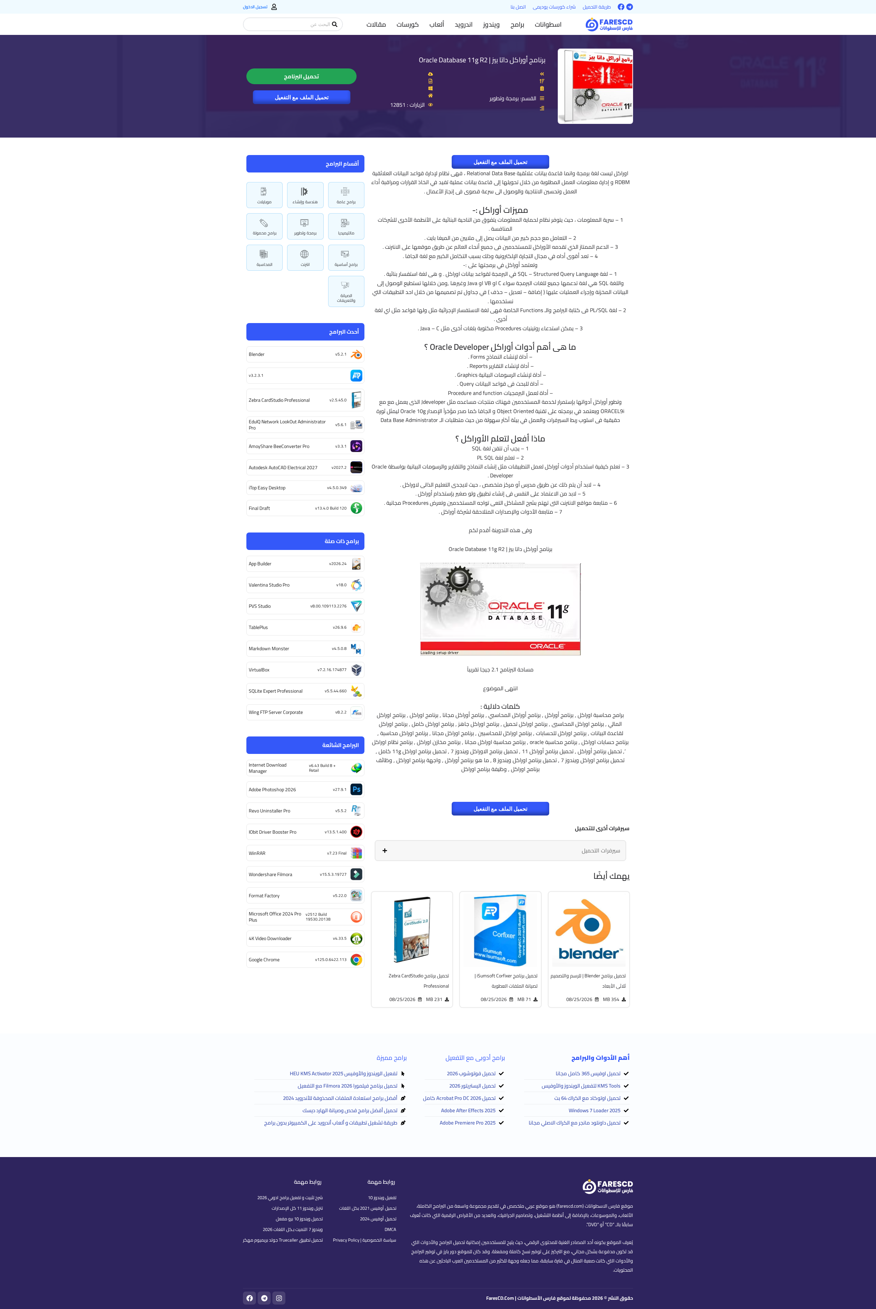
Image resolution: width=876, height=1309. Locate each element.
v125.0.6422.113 (331, 959)
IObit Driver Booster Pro (272, 831)
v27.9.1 (340, 789)
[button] (548, 24)
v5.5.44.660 (336, 691)
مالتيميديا (346, 233)
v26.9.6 (340, 627)
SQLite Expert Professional (275, 690)
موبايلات (264, 202)
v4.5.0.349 (337, 487)
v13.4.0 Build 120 (331, 508)
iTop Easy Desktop (267, 487)
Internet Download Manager (267, 767)
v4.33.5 (340, 938)
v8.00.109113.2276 (328, 606)
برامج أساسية (346, 264)
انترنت (305, 264)
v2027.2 (339, 467)
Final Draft (259, 508)
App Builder (260, 563)
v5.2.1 (341, 354)
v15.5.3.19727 (333, 874)
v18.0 (341, 585)
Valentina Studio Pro (269, 584)
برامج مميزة (392, 1057)
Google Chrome (264, 959)
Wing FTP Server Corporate (276, 712)
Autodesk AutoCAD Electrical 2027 (283, 467)
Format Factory (264, 895)
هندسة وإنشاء (305, 202)
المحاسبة (264, 264)
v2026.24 (338, 563)
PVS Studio (260, 606)
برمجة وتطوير (305, 233)
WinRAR (257, 853)
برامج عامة (346, 202)
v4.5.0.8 (339, 648)
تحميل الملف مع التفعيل (301, 97)
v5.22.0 (340, 895)
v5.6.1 (341, 424)
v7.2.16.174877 (332, 669)
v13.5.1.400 (336, 832)
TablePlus (258, 627)
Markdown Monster (269, 648)
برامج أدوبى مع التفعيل (475, 1057)
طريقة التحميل (597, 6)
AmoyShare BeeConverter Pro (279, 446)
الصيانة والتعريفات (346, 298)
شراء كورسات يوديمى (554, 6)
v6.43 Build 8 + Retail (322, 767)
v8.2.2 (341, 712)
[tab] (500, 850)
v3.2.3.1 (256, 375)
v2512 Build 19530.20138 (318, 916)
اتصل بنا (518, 6)
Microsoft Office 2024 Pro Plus (275, 916)
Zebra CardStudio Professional (279, 400)
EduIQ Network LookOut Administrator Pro (287, 424)
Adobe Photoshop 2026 (272, 789)
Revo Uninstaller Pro (269, 810)
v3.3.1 (341, 446)
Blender (257, 354)
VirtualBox (259, 669)
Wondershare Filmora (270, 874)
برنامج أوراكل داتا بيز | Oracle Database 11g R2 (482, 59)
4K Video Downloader (270, 938)
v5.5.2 (341, 810)
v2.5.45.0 (338, 400)
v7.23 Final (337, 853)
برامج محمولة (264, 233)
